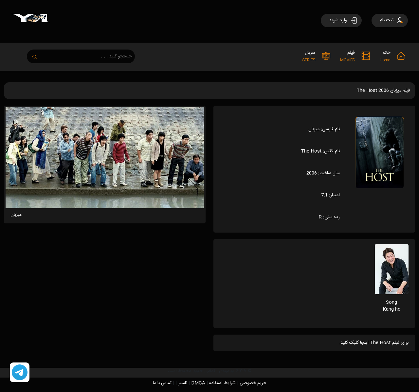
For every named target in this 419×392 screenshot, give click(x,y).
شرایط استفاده (222, 383)
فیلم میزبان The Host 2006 (383, 90)
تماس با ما (162, 383)
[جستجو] (38, 55)
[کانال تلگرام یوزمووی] (19, 373)
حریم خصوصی (253, 383)
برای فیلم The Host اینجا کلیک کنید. (374, 343)
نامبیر (182, 383)
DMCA (198, 383)
